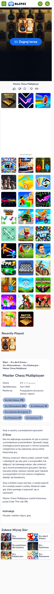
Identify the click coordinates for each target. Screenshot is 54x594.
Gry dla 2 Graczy (18, 362)
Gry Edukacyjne (30, 365)
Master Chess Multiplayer (15, 368)
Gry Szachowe (33, 417)
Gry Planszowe (13, 417)
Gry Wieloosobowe (12, 365)
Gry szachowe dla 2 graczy (17, 411)
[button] (25, 25)
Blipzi (5, 362)
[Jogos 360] (19, 4)
